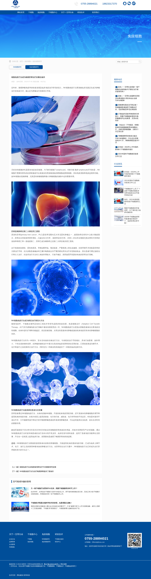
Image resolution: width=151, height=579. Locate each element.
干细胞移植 (51, 566)
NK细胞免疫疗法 (39, 566)
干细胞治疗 (60, 566)
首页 (21, 61)
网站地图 (63, 564)
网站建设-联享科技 (23, 575)
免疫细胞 (28, 61)
